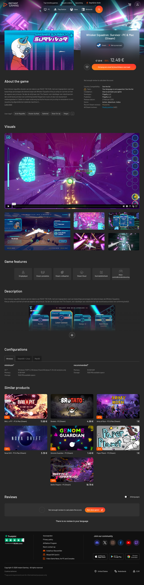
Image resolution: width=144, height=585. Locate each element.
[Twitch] (136, 543)
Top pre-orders (66, 3)
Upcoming (79, 3)
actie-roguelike (20, 114)
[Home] (11, 4)
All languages (135, 497)
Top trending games (51, 3)
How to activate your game (112, 92)
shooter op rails (33, 114)
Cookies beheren (10, 571)
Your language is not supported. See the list (117, 89)
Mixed (104, 105)
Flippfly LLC (106, 94)
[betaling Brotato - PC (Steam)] (72, 406)
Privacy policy (48, 539)
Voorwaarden (48, 536)
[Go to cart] (129, 4)
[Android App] (116, 556)
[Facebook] (121, 543)
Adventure (111, 102)
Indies (118, 102)
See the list (106, 87)
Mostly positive (107, 107)
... (72, 114)
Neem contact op (49, 547)
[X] (105, 543)
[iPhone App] (100, 556)
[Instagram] (113, 543)
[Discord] (97, 543)
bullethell (45, 114)
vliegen (66, 114)
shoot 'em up (56, 114)
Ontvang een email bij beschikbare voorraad (114, 67)
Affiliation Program (50, 543)
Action (104, 102)
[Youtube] (128, 543)
